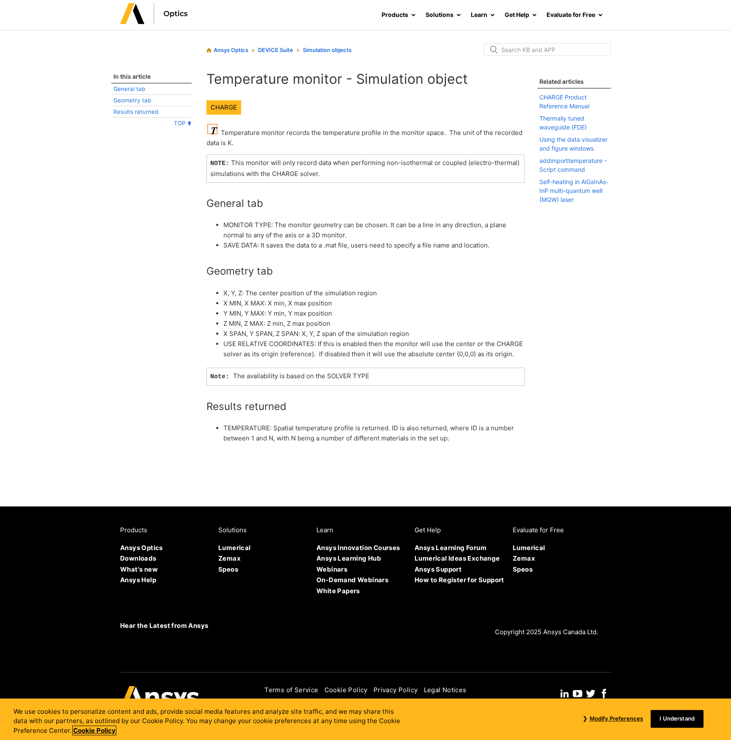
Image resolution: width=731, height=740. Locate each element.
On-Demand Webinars (352, 580)
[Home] (154, 22)
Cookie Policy (346, 690)
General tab (129, 88)
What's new (139, 569)
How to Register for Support (459, 580)
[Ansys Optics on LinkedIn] (565, 692)
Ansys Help (138, 580)
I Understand (677, 718)
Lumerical (234, 548)
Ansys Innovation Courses (358, 548)
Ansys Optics (231, 50)
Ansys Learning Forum (450, 548)
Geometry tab (132, 100)
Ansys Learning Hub (348, 558)
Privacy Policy (396, 690)
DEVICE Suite (275, 50)
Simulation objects (327, 50)
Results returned (135, 111)
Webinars (331, 569)
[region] (365, 719)
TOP (180, 123)
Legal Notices (445, 690)
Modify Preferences (616, 718)
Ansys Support (438, 569)
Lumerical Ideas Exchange (457, 558)
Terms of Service (291, 690)
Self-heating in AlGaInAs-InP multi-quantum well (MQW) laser (573, 190)
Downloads (138, 558)
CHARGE (224, 107)
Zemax (229, 558)
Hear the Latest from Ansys (164, 626)
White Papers (338, 591)
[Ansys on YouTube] (577, 692)
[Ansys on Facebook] (604, 692)
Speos (228, 569)
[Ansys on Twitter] (590, 692)
